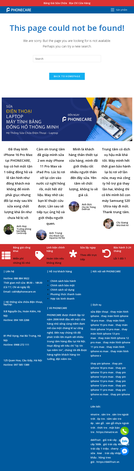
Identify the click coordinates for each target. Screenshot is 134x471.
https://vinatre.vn (107, 432)
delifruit (96, 440)
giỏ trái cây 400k (113, 444)
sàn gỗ (100, 423)
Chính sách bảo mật (62, 285)
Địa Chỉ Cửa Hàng (79, 3)
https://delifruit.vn (107, 461)
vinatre (95, 414)
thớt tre (102, 427)
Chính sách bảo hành (63, 281)
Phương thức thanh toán (65, 294)
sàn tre (105, 414)
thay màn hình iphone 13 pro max (109, 334)
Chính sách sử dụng (62, 289)
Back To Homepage (67, 76)
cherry (114, 448)
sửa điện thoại (99, 311)
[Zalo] (124, 441)
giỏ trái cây (110, 440)
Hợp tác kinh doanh (62, 298)
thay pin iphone (100, 363)
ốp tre (101, 418)
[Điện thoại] (124, 431)
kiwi (99, 453)
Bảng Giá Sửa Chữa (55, 3)
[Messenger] (124, 451)
